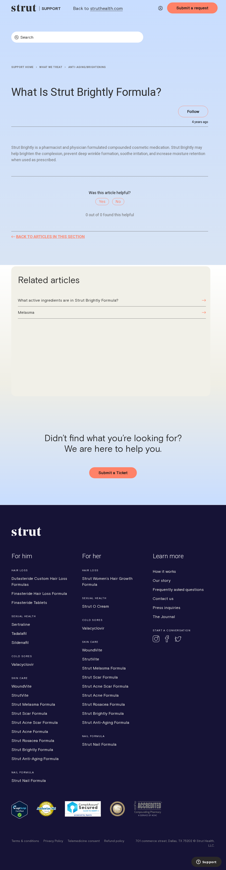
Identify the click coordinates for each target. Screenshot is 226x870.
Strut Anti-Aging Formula (35, 758)
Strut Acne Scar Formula (34, 722)
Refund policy (114, 841)
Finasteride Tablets (29, 602)
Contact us (163, 598)
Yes (102, 201)
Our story (162, 580)
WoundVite (21, 686)
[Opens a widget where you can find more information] (206, 862)
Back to (98, 8)
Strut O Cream (95, 606)
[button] (160, 9)
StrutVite (19, 695)
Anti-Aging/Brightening (87, 67)
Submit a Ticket (113, 472)
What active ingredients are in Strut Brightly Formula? (68, 300)
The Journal (164, 616)
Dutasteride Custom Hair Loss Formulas (39, 581)
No (118, 201)
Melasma (26, 312)
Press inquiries (166, 607)
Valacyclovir (22, 664)
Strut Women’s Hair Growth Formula (107, 581)
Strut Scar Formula (29, 713)
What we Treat (50, 67)
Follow (193, 111)
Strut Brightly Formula (32, 749)
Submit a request (192, 8)
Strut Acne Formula (29, 731)
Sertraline (20, 624)
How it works (164, 571)
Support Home (22, 67)
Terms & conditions (25, 841)
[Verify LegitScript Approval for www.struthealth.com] (19, 817)
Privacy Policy (53, 841)
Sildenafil (20, 642)
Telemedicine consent (84, 841)
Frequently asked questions (178, 589)
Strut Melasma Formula (33, 704)
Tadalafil (19, 633)
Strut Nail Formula (28, 780)
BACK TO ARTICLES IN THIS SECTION (50, 236)
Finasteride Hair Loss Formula (39, 593)
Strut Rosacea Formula (32, 740)
